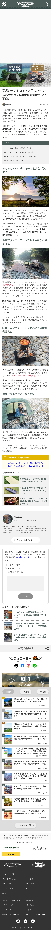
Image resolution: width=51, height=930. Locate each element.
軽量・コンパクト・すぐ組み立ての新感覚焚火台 (20, 156)
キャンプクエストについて (11, 900)
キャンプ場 (29, 879)
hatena (35, 648)
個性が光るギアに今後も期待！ (14, 161)
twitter (15, 648)
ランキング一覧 (24, 825)
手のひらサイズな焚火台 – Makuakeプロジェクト (25, 466)
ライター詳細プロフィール (27, 540)
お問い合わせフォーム (26, 557)
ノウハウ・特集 (7, 888)
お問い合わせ (30, 905)
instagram (28, 666)
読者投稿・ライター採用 (10, 914)
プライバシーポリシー (9, 905)
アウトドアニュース (9, 879)
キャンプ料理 (30, 884)
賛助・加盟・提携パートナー (35, 914)
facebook (22, 666)
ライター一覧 (6, 910)
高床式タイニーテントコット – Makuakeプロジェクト (27, 463)
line (34, 665)
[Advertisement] (25, 35)
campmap (38, 863)
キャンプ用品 (6, 884)
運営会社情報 (30, 900)
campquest (12, 864)
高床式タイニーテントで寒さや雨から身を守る (19, 152)
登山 (27, 888)
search (47, 4)
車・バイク (6, 893)
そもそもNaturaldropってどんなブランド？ (18, 148)
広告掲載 (28, 910)
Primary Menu (4, 4)
